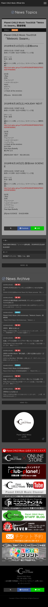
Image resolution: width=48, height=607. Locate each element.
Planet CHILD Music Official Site (13, 3)
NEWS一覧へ (24, 402)
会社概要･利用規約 (12, 581)
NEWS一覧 (24, 265)
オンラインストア (24, 583)
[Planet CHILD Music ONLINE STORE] (24, 456)
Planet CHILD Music (21, 598)
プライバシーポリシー (26, 581)
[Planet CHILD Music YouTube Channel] (24, 487)
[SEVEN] (24, 526)
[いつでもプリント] (24, 552)
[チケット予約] (24, 537)
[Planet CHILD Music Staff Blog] (24, 515)
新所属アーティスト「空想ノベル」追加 (16, 254)
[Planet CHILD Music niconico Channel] (24, 502)
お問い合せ (39, 581)
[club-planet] (24, 471)
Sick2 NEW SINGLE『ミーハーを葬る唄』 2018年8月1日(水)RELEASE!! (24, 244)
